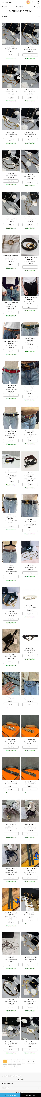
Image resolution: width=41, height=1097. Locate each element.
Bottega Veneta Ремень (11, 825)
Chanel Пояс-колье (30, 957)
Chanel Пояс (11, 47)
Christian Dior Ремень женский (11, 256)
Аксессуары (5, 6)
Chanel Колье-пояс (30, 217)
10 (14, 1066)
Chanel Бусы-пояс (11, 1042)
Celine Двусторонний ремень (11, 342)
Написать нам (11, 1095)
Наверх (20, 1092)
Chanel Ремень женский (30, 339)
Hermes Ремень (11, 739)
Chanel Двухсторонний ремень (11, 472)
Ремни (21, 6)
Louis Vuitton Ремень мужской (30, 869)
